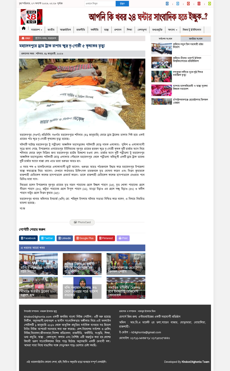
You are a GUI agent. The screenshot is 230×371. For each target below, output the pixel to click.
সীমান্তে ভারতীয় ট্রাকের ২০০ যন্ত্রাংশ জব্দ (38, 293)
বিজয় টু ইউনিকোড (192, 29)
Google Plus (86, 238)
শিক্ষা (129, 29)
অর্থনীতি (94, 29)
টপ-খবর (42, 38)
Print (124, 238)
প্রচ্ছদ (27, 38)
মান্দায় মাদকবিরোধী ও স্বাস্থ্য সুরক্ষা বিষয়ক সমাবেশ (190, 87)
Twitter (48, 238)
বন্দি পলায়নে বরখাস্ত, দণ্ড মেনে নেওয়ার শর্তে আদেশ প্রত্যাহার (81, 291)
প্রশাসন (117, 29)
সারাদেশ (35, 29)
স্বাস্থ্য (106, 29)
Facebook (29, 238)
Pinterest (107, 238)
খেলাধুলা (142, 29)
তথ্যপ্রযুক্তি (157, 29)
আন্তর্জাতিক (65, 29)
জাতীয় (51, 29)
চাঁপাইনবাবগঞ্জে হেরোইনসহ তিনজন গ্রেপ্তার (125, 269)
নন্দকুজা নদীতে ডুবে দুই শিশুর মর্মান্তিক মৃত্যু (188, 73)
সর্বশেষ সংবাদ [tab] (165, 38)
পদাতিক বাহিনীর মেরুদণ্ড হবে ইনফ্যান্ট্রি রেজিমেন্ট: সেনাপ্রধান (124, 291)
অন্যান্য (172, 29)
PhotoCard (84, 222)
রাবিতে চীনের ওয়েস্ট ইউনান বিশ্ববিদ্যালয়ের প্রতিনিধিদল (78, 267)
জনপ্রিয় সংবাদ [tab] (196, 38)
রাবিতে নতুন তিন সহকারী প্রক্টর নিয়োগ (37, 269)
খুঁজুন (122, 3)
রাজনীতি (80, 29)
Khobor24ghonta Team (195, 362)
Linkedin (66, 238)
